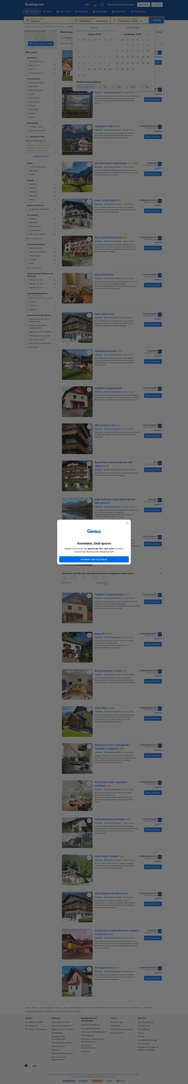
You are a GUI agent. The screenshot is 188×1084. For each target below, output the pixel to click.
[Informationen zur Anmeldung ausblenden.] (127, 523)
